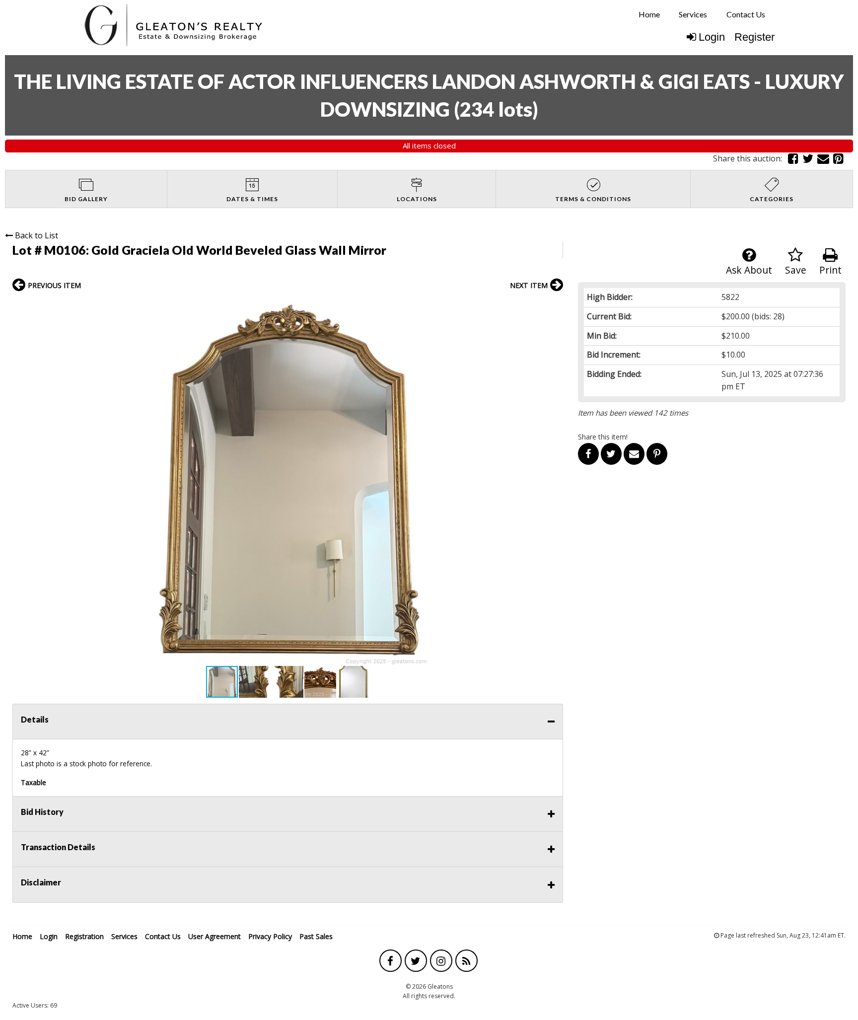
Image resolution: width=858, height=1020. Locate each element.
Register (754, 37)
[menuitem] (649, 14)
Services (693, 14)
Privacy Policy (270, 936)
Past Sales (316, 936)
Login (712, 37)
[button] (554, 307)
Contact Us (745, 14)
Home (649, 14)
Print (830, 270)
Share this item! (603, 436)
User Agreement (214, 936)
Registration (84, 936)
